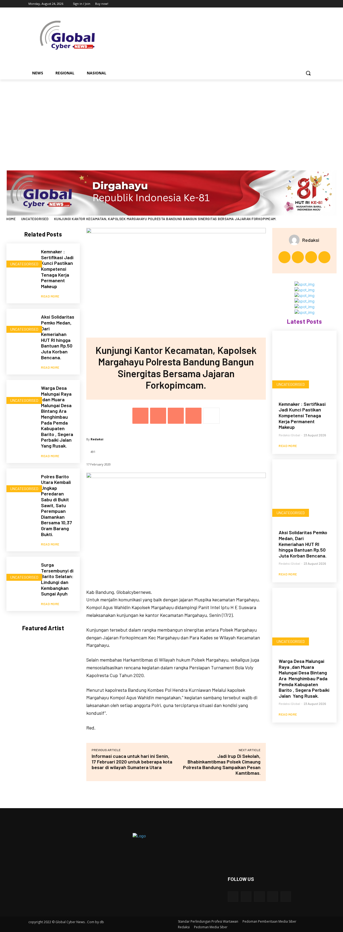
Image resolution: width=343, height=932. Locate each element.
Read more (50, 296)
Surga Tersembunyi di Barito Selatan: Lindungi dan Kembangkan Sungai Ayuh (57, 579)
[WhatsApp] (193, 416)
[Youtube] (311, 4)
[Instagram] (289, 4)
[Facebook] (282, 4)
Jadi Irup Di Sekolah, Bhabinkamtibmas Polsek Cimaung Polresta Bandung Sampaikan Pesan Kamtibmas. (221, 764)
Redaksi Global (289, 435)
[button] (308, 73)
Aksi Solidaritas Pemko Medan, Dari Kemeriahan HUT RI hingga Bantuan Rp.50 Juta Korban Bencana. (57, 337)
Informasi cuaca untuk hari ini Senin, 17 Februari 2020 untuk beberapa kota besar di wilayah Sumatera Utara (132, 761)
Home (11, 219)
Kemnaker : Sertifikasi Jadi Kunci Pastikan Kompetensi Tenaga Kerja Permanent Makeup (57, 269)
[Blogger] (233, 896)
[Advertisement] (171, 119)
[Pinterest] (176, 416)
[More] (211, 416)
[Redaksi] (295, 240)
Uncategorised (35, 219)
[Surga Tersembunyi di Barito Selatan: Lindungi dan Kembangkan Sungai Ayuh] (21, 571)
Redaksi (97, 439)
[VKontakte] (286, 896)
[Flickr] (259, 896)
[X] (297, 4)
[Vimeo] (304, 4)
